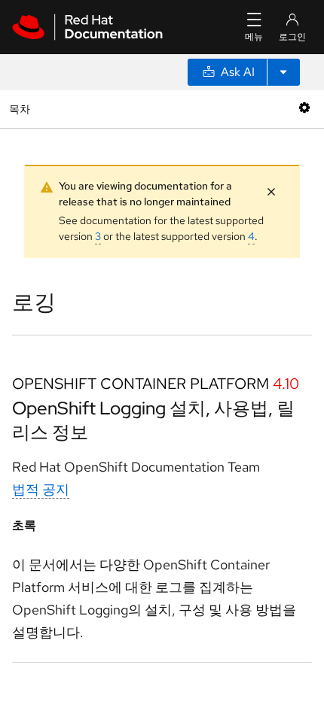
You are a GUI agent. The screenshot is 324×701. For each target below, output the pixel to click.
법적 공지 (40, 489)
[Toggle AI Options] (283, 72)
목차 (21, 109)
